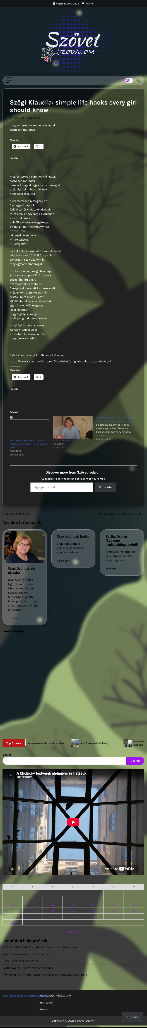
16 (134, 904)
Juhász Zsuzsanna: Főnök (67, 440)
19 (52, 910)
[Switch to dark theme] (129, 80)
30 (134, 916)
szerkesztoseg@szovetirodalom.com (26, 995)
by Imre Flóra (17, 118)
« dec (68, 932)
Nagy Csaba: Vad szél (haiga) (21, 960)
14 (93, 904)
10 (12, 904)
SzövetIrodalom (85, 1020)
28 (93, 916)
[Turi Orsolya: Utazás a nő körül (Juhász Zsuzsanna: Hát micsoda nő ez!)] (29, 427)
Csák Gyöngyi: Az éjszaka (21, 570)
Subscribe (105, 487)
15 (113, 904)
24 (12, 916)
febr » (78, 932)
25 (32, 916)
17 (12, 910)
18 (32, 910)
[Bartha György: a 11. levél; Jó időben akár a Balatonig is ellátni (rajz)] (117, 428)
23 (134, 910)
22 (113, 910)
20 (72, 910)
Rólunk (43, 1009)
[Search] (138, 80)
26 (52, 916)
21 (93, 910)
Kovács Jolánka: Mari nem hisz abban (26, 954)
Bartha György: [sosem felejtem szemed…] (29, 967)
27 (72, 916)
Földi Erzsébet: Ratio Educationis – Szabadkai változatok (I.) (41, 947)
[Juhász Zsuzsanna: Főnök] (73, 427)
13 (72, 904)
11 (32, 904)
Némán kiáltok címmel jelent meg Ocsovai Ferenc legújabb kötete (45, 974)
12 (52, 904)
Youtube (89, 3)
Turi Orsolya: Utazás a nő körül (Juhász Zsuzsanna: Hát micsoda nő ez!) (28, 444)
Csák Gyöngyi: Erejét (73, 536)
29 (113, 916)
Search (7, 754)
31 (12, 922)
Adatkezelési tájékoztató (55, 995)
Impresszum (47, 1002)
